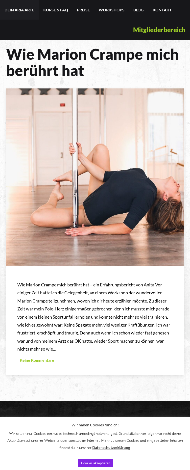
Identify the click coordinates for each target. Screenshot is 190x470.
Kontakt (162, 9)
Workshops (111, 9)
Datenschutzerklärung (111, 447)
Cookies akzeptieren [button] (95, 463)
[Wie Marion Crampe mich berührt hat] (95, 177)
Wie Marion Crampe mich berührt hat (92, 62)
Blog (138, 9)
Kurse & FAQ (55, 9)
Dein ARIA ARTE (19, 9)
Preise (83, 9)
